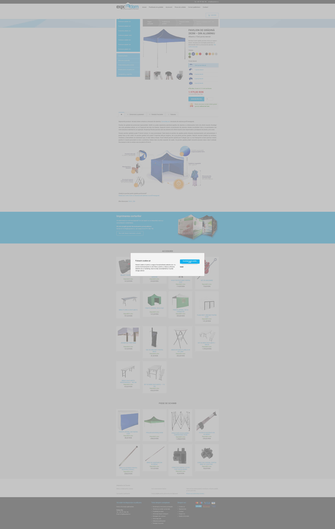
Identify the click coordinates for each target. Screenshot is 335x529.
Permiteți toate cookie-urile (190, 261)
